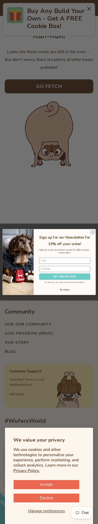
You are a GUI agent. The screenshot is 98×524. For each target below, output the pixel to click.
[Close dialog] (92, 232)
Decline (46, 498)
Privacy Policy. (26, 471)
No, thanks (65, 290)
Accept (46, 484)
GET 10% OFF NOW (64, 276)
